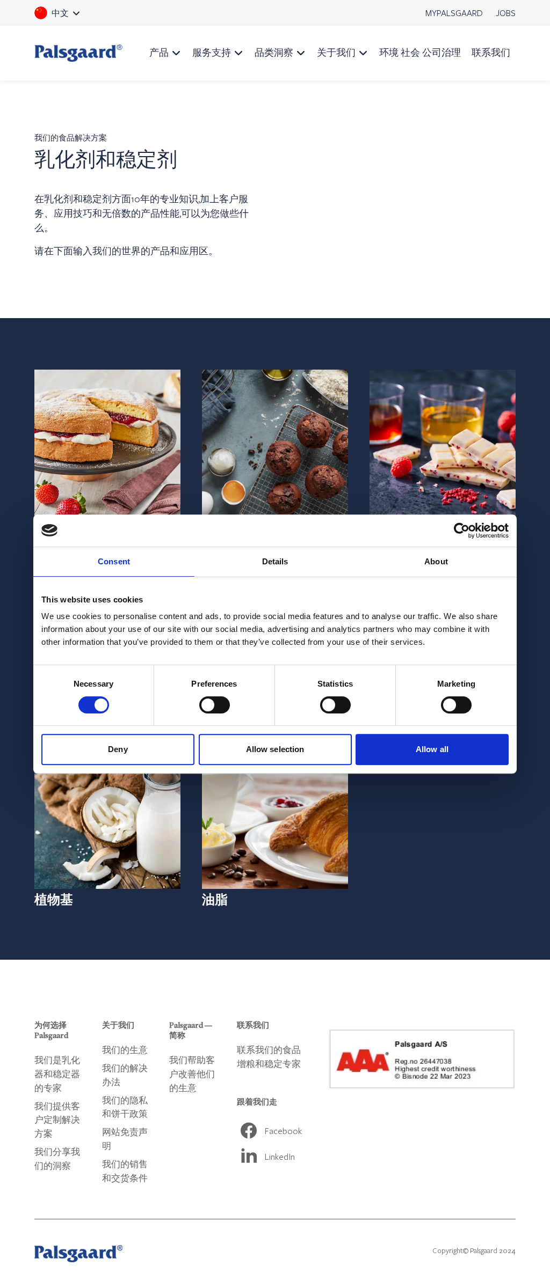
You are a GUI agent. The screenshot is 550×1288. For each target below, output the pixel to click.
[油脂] (275, 825)
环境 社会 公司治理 (420, 52)
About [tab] (436, 561)
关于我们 (336, 52)
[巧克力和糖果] (443, 452)
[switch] (214, 704)
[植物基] (107, 825)
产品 (159, 52)
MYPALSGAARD (454, 12)
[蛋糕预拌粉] (107, 452)
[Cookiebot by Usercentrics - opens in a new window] (462, 530)
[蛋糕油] (275, 452)
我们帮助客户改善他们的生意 (192, 1073)
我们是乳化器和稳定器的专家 (57, 1073)
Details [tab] (275, 561)
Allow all (432, 749)
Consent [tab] (114, 561)
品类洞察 (274, 52)
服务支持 (211, 52)
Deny (117, 749)
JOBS (506, 12)
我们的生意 (125, 1049)
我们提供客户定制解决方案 (57, 1119)
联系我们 (491, 52)
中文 (72, 17)
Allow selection (275, 749)
